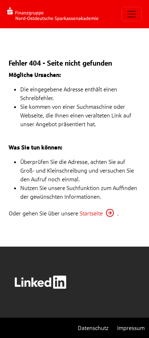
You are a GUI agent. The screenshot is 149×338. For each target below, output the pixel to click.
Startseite (91, 213)
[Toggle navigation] (132, 14)
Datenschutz (93, 327)
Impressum (131, 327)
